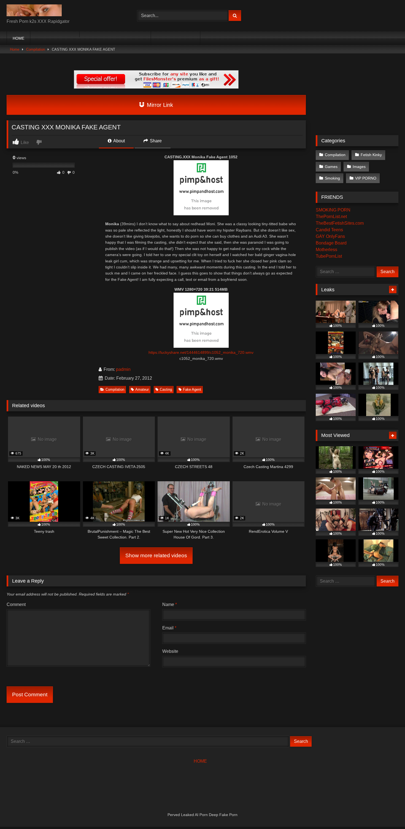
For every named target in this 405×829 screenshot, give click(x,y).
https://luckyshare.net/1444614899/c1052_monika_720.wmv (200, 352)
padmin (123, 369)
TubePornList (329, 256)
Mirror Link (159, 105)
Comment (16, 604)
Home (14, 49)
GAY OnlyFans (330, 236)
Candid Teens (329, 229)
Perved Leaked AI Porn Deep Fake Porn (202, 814)
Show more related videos (156, 555)
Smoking (332, 178)
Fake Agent (192, 389)
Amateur (142, 389)
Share (155, 140)
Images (359, 166)
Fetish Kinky (371, 155)
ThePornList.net (331, 216)
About (118, 140)
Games (331, 166)
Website (170, 651)
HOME (18, 38)
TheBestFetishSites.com (340, 223)
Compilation (35, 49)
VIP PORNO (365, 178)
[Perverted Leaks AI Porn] (34, 11)
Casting (166, 389)
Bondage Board (331, 243)
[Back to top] (388, 812)
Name (169, 604)
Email (169, 628)
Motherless (326, 249)
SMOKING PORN (333, 210)
